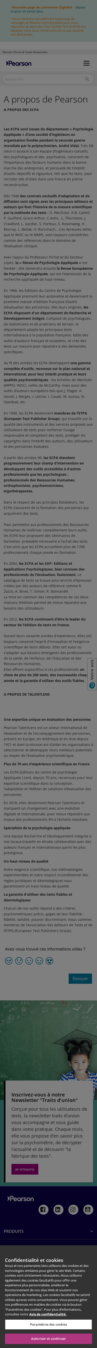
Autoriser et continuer (48, 1338)
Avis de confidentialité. (48, 1314)
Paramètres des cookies (48, 1324)
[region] (48, 1296)
